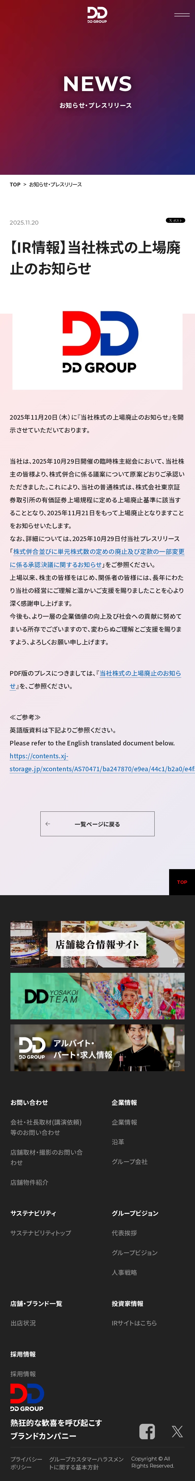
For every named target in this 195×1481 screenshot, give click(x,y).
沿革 (118, 1141)
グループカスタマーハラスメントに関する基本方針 (86, 1463)
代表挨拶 (124, 1232)
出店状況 (23, 1322)
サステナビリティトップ (40, 1232)
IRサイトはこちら (134, 1322)
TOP (15, 184)
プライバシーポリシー (26, 1463)
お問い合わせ (29, 1102)
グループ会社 (130, 1161)
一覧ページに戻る (97, 824)
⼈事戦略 (124, 1272)
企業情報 (124, 1121)
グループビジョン (134, 1252)
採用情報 (23, 1373)
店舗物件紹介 (29, 1182)
